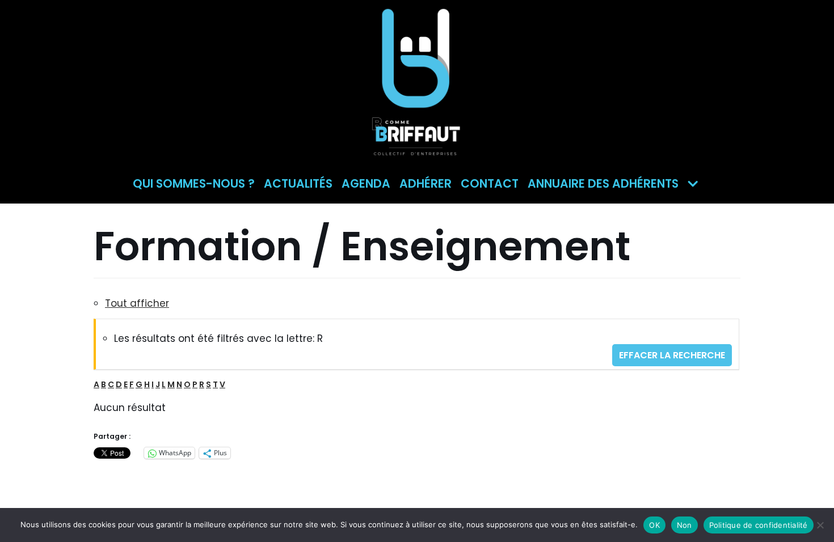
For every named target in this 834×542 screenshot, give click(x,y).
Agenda (366, 184)
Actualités (298, 184)
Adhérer (425, 184)
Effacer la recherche (672, 355)
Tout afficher (137, 303)
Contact (490, 184)
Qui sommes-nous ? (194, 184)
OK (654, 525)
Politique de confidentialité (758, 525)
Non (684, 525)
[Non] (819, 525)
